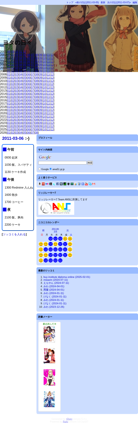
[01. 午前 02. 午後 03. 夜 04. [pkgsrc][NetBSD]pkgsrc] (65, 256)
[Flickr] (46, 184)
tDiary (69, 419)
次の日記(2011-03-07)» (119, 2)
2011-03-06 (13, 138)
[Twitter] (54, 184)
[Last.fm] (43, 184)
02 (12, 54)
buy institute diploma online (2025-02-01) (66, 276)
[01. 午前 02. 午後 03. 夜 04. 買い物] (60, 256)
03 (16, 54)
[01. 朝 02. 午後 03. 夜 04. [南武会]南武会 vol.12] (65, 240)
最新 (103, 2)
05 (24, 54)
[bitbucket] (79, 184)
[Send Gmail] (93, 184)
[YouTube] (86, 184)
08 (8, 51)
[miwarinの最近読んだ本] (49, 410)
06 (28, 54)
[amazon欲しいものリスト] (39, 184)
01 (8, 54)
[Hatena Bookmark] (82, 184)
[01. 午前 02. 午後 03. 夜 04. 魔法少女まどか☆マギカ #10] (60, 251)
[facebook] (57, 184)
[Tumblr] (61, 184)
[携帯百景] (50, 184)
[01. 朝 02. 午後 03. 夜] (55, 240)
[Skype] (90, 184)
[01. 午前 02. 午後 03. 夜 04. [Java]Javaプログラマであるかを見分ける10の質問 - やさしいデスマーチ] (70, 240)
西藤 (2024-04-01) (53, 289)
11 (20, 51)
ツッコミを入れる (14, 234)
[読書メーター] (64, 184)
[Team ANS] (56, 213)
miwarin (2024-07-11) (55, 279)
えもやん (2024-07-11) (56, 282)
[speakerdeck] (72, 184)
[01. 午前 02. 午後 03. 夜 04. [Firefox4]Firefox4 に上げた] (55, 256)
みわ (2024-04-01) (53, 286)
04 (20, 54)
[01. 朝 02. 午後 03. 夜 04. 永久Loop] (55, 245)
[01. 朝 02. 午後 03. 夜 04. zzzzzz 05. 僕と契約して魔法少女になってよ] (60, 240)
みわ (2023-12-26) (53, 306)
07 (32, 54)
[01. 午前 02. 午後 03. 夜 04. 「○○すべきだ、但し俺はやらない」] (50, 256)
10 (16, 51)
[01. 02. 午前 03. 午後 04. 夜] (70, 251)
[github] (68, 184)
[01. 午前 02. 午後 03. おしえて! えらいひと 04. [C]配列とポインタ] (65, 251)
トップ (69, 2)
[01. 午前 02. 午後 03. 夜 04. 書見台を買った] (70, 245)
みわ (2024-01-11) (53, 293)
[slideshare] (75, 184)
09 (12, 51)
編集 (135, 2)
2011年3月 (55, 230)
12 (24, 51)
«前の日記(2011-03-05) (87, 2)
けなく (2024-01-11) (54, 296)
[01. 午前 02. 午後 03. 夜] (41, 245)
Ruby (65, 421)
